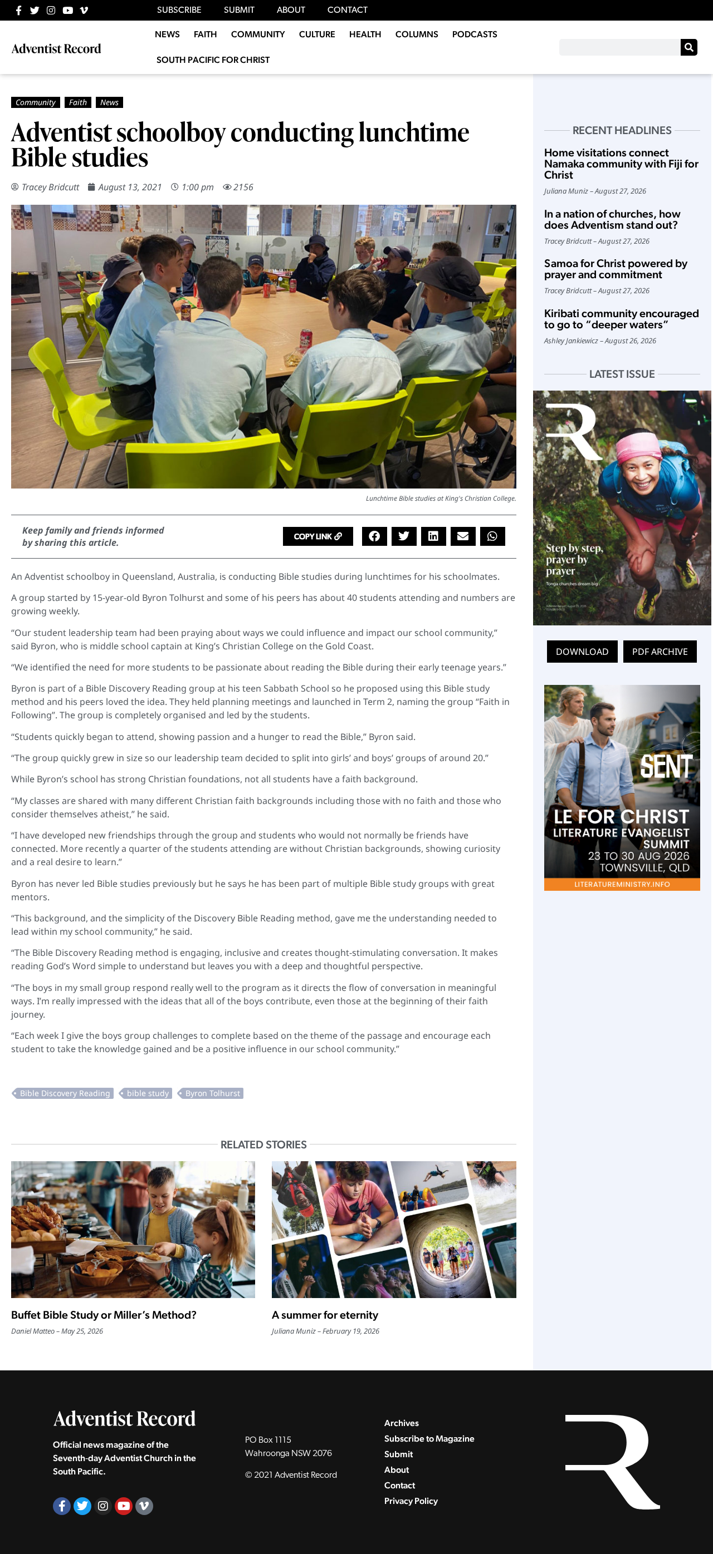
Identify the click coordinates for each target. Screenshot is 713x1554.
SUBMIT (239, 10)
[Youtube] (67, 10)
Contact (399, 1485)
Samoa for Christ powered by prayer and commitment (615, 268)
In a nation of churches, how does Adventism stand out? (612, 219)
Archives (401, 1423)
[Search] (689, 47)
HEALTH (365, 34)
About (396, 1469)
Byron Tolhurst (212, 1093)
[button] (318, 536)
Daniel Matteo (33, 1331)
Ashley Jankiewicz (571, 341)
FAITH (205, 34)
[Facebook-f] (18, 10)
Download (582, 651)
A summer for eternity (325, 1314)
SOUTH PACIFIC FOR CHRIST (213, 60)
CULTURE (317, 34)
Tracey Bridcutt (50, 187)
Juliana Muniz (294, 1331)
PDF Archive (660, 651)
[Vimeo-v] (83, 10)
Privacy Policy (411, 1501)
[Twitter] (34, 10)
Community (36, 102)
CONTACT (348, 10)
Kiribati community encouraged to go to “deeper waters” (621, 319)
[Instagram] (50, 10)
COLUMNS (416, 34)
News (109, 102)
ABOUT (291, 10)
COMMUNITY (258, 34)
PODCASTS (474, 34)
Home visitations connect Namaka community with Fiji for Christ (621, 163)
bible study (148, 1093)
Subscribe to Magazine (429, 1438)
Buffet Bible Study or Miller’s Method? (104, 1314)
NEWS (167, 34)
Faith (78, 102)
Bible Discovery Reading (65, 1093)
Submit (398, 1454)
